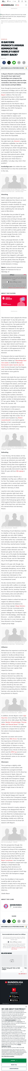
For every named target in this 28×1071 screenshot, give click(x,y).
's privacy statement (14, 287)
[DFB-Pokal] (19, 1)
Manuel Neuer (13, 724)
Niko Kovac (13, 739)
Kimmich (17, 141)
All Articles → (23, 973)
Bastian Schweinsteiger (13, 722)
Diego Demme (20, 606)
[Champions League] (22, 1)
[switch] (8, 282)
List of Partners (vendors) (8, 1056)
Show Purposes (14, 1068)
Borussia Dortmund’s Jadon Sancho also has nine (12, 365)
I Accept (13, 1060)
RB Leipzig (19, 471)
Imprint (9, 1046)
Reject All (14, 1064)
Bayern (3, 95)
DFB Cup (14, 752)
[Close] (26, 1006)
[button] (26, 5)
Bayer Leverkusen (7, 860)
